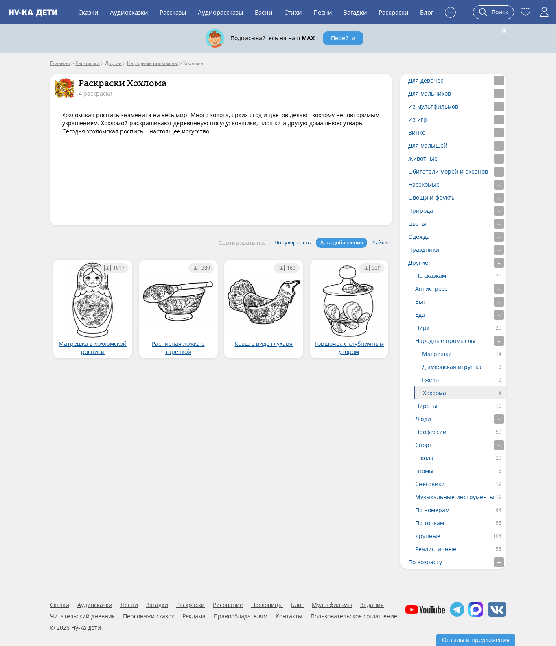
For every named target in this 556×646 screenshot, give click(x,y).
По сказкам (430, 275)
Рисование (228, 605)
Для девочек (425, 80)
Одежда (419, 236)
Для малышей (427, 145)
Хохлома (434, 393)
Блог (426, 12)
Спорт (423, 445)
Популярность (292, 242)
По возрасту (425, 562)
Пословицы (267, 605)
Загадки (355, 12)
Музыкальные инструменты (454, 497)
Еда (420, 315)
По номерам (432, 510)
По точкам (429, 523)
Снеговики (430, 484)
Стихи (293, 12)
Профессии (431, 432)
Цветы (417, 223)
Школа (424, 458)
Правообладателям (240, 616)
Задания (372, 605)
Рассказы (173, 12)
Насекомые (424, 184)
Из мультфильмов (433, 106)
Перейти (343, 38)
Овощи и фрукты (432, 197)
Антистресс (431, 288)
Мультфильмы (332, 605)
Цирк (422, 328)
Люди (423, 419)
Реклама (194, 616)
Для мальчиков (429, 93)
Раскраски (394, 12)
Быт (420, 302)
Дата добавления (341, 242)
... (450, 11)
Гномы (424, 471)
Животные (423, 158)
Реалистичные (435, 549)
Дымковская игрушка (452, 367)
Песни (322, 12)
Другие (418, 262)
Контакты (289, 616)
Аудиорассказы (220, 12)
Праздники (423, 249)
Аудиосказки (129, 12)
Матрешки (437, 354)
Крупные (427, 536)
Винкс (416, 132)
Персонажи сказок (148, 616)
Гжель (430, 380)
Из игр (417, 119)
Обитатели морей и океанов (448, 171)
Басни (264, 12)
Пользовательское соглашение (354, 616)
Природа (420, 210)
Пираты (426, 406)
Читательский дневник (82, 616)
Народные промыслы (445, 341)
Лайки (380, 242)
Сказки (88, 12)
